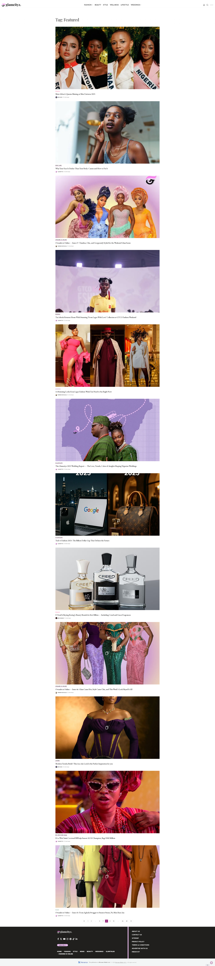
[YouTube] (64, 939)
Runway (57, 314)
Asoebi (57, 760)
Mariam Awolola (62, 246)
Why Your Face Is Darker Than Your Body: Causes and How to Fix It (81, 168)
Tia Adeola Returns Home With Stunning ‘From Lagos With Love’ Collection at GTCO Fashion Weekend (95, 317)
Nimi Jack (60, 97)
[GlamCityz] (11, 4)
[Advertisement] (107, 11)
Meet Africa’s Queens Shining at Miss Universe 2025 (75, 94)
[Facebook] (58, 939)
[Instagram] (67, 939)
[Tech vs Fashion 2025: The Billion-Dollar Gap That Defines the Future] (107, 504)
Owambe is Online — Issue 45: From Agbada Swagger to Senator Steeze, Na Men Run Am (89, 912)
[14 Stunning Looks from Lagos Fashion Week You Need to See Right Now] (107, 355)
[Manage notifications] (211, 962)
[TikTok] (73, 939)
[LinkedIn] (76, 939)
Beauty (57, 91)
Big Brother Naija (61, 835)
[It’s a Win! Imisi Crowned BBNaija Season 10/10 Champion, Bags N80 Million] (107, 802)
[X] (61, 939)
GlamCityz (60, 171)
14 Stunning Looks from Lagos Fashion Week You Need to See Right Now (83, 391)
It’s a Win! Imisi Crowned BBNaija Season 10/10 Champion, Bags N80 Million (85, 838)
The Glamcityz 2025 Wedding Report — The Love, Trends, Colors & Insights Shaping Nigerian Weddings (96, 466)
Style (57, 909)
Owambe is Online (61, 240)
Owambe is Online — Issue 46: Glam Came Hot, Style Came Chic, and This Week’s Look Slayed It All (93, 689)
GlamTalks (58, 463)
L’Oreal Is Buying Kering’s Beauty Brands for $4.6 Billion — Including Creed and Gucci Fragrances (93, 615)
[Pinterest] (70, 939)
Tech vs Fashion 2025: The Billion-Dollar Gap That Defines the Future (82, 540)
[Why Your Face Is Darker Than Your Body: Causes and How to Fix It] (107, 132)
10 (113, 921)
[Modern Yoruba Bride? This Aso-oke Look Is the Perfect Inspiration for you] (107, 727)
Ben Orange (61, 618)
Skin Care (58, 165)
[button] (204, 5)
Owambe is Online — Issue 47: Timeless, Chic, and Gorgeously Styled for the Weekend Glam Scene (93, 243)
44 (122, 921)
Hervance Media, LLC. (121, 962)
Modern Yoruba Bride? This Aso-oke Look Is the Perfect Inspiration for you (84, 763)
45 (126, 921)
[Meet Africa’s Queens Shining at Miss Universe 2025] (107, 58)
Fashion (57, 388)
